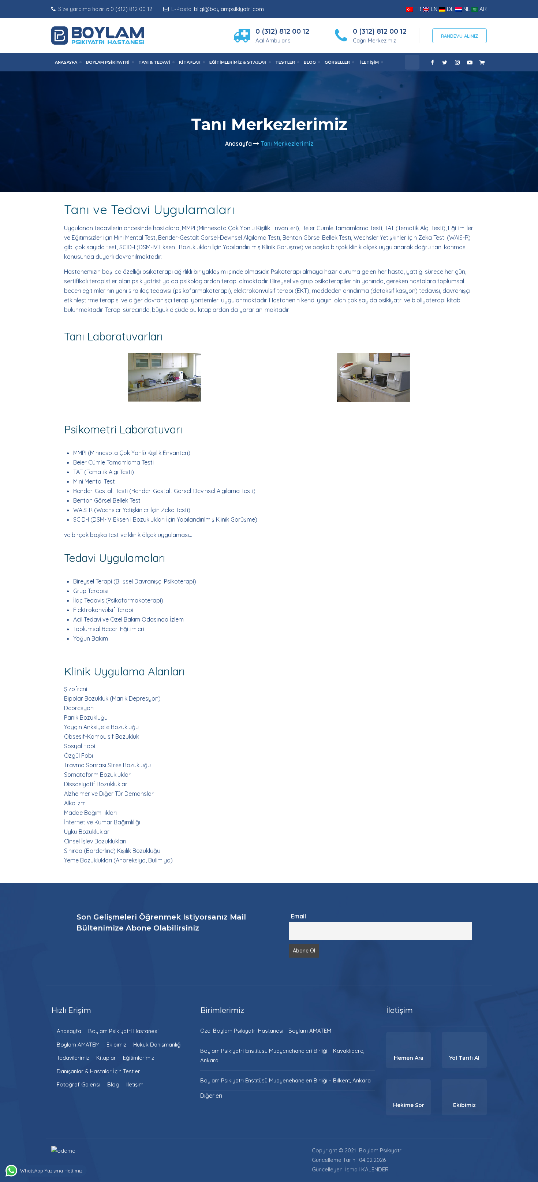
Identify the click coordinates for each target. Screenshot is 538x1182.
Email (298, 916)
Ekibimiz (116, 1044)
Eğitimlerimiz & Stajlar (237, 62)
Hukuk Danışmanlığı (157, 1044)
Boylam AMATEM (78, 1044)
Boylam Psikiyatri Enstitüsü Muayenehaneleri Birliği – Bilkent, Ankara (285, 1080)
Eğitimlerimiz (138, 1057)
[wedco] (97, 34)
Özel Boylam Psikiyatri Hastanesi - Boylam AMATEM (265, 1030)
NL (466, 8)
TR (418, 8)
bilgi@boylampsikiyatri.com (229, 8)
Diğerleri (211, 1095)
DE (450, 8)
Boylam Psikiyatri (108, 62)
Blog (310, 62)
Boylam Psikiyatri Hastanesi (123, 1031)
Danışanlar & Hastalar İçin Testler (98, 1071)
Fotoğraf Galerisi (78, 1084)
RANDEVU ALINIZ (459, 36)
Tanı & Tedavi (154, 62)
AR (482, 8)
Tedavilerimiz (73, 1057)
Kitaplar (190, 62)
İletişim (369, 62)
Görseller (337, 62)
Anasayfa (66, 62)
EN (434, 8)
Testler (285, 62)
